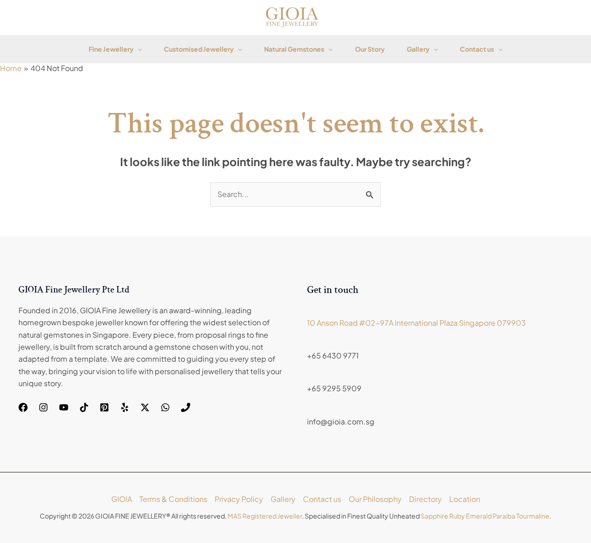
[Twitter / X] (145, 407)
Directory (425, 499)
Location (464, 499)
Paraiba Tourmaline (521, 516)
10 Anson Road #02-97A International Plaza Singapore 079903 (416, 323)
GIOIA (121, 499)
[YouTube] (63, 407)
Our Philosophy (375, 499)
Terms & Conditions (173, 499)
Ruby (457, 516)
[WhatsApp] (165, 407)
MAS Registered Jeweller (265, 516)
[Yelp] (124, 407)
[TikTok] (84, 407)
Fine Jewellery (111, 49)
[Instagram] (43, 407)
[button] (137, 49)
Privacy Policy (239, 499)
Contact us (477, 49)
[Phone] (185, 407)
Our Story (370, 49)
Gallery (418, 49)
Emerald (479, 516)
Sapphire (434, 516)
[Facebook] (23, 407)
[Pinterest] (104, 407)
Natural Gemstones (294, 49)
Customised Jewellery (199, 49)
